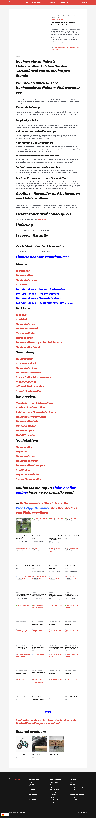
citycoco (21, 451)
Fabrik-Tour (73, 789)
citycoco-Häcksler (27, 474)
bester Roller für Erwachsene (34, 377)
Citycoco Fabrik (53, 792)
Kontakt (31, 787)
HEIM (48, 712)
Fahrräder (53, 2)
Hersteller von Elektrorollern (34, 403)
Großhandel (61, 2)
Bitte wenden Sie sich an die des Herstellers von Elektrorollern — (46, 508)
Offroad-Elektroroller (30, 386)
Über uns (31, 786)
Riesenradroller (26, 381)
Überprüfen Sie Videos (55, 789)
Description (18, 56)
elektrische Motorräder (55, 796)
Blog (68, 2)
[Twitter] (81, 812)
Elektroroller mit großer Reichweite (39, 342)
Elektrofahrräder (27, 280)
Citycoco (45, 2)
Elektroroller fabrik (41, 219)
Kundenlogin (73, 784)
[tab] (18, 56)
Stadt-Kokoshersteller (30, 407)
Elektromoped (25, 430)
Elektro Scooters (54, 782)
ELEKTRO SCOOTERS (36, 2)
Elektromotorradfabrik (31, 416)
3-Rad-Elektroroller (28, 391)
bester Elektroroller (29, 479)
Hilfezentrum (32, 789)
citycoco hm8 (24, 337)
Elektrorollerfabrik (28, 347)
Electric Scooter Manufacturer (42, 256)
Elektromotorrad (27, 328)
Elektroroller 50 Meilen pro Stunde (60, 47)
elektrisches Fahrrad (34, 794)
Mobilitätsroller (26, 435)
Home (52, 15)
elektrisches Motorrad (34, 796)
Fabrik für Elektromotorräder (77, 796)
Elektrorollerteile (27, 421)
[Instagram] (84, 812)
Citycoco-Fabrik (26, 363)
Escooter (21, 314)
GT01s (51, 787)
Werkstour (23, 270)
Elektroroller (24, 275)
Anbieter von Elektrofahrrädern (36, 412)
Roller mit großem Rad (55, 799)
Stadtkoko (22, 319)
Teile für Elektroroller (75, 797)
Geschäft (31, 784)
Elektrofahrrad (25, 324)
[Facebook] (78, 812)
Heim (30, 782)
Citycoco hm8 (32, 799)
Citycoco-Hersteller (74, 792)
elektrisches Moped (75, 801)
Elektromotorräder (28, 372)
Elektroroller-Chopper (30, 465)
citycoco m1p (32, 797)
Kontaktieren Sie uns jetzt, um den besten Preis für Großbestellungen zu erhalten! (46, 721)
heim (27, 2)
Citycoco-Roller (26, 333)
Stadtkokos (23, 470)
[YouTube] (86, 812)
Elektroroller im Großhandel (60, 15)
